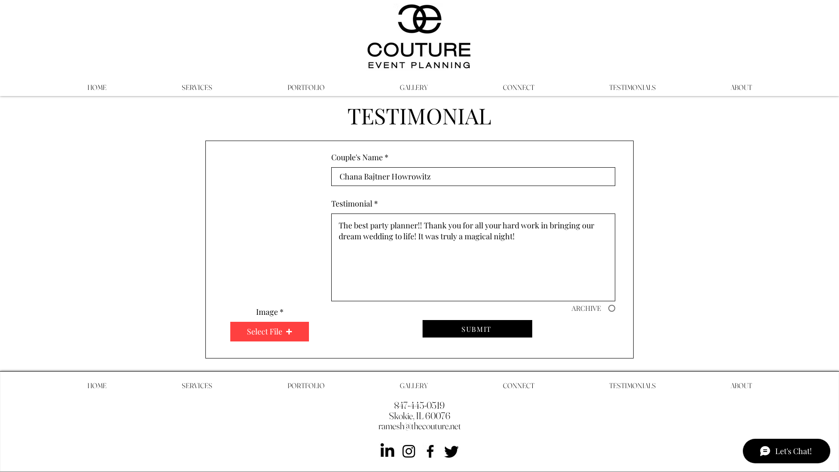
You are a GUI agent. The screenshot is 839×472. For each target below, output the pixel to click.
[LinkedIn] (387, 451)
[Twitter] (451, 451)
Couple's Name (357, 157)
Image (267, 312)
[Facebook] (430, 451)
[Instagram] (408, 451)
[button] (269, 331)
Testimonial (351, 203)
